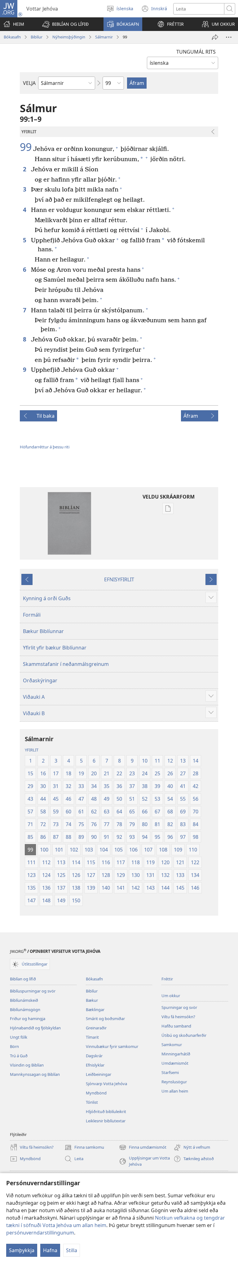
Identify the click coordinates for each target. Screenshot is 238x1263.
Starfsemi (170, 1072)
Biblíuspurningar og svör (32, 991)
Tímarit (92, 1037)
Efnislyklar (95, 1065)
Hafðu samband (176, 1026)
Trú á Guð (19, 1055)
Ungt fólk (18, 1037)
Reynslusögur (174, 1082)
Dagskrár (94, 1055)
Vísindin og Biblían (27, 1065)
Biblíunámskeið (24, 1000)
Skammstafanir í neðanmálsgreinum (66, 664)
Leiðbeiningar (98, 1074)
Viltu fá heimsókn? (178, 1016)
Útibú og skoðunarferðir (183, 1035)
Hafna (50, 1250)
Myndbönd (96, 1093)
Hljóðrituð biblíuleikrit (106, 1111)
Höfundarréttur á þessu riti (44, 447)
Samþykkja (21, 1250)
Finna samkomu (84, 1147)
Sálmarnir (104, 37)
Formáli (32, 614)
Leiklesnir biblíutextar (106, 1121)
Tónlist (92, 1102)
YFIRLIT (31, 750)
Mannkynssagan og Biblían (35, 1074)
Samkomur (171, 1044)
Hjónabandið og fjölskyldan (35, 1028)
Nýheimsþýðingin (68, 37)
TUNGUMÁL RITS (196, 51)
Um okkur (170, 995)
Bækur (92, 1000)
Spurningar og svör (179, 1007)
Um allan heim (174, 1091)
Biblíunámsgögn (25, 1009)
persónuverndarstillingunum (40, 1232)
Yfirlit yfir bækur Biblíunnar (54, 647)
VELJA (29, 83)
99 (26, 147)
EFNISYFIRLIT (119, 579)
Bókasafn (12, 37)
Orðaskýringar (40, 680)
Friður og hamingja (27, 1018)
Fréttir (167, 979)
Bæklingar (95, 1009)
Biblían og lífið (23, 979)
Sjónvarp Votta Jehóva (106, 1083)
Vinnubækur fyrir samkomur (112, 1046)
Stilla (71, 1250)
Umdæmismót (174, 1063)
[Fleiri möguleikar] (228, 37)
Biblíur (36, 37)
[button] (65, 24)
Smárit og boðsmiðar (105, 1018)
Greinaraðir (96, 1028)
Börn (14, 1046)
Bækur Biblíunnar (43, 631)
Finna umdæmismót (142, 1147)
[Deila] (215, 37)
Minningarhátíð (175, 1054)
